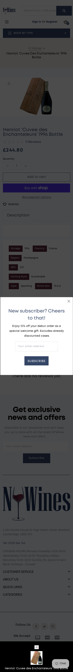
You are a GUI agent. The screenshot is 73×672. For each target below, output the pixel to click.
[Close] (69, 301)
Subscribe (37, 361)
